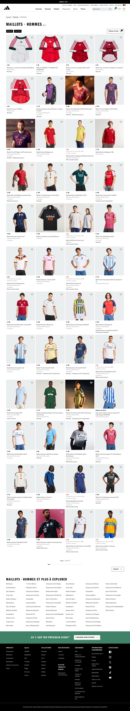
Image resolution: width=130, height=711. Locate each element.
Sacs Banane (10, 591)
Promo (83, 9)
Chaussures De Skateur (54, 587)
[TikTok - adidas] (116, 672)
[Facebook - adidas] (116, 652)
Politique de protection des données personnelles (69, 707)
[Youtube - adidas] (116, 677)
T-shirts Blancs (31, 584)
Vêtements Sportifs (32, 610)
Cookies (51, 707)
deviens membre (104, 5)
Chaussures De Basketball (55, 614)
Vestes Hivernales (52, 591)
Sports (75, 9)
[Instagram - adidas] (116, 657)
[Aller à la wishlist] (119, 9)
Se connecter (118, 5)
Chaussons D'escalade (53, 603)
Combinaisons (11, 587)
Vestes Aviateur (11, 599)
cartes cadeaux (94, 5)
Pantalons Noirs (31, 587)
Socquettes (29, 599)
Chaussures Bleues (32, 591)
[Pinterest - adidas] (116, 667)
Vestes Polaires (51, 606)
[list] (56, 31)
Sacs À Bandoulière (32, 625)
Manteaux (9, 584)
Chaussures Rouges (32, 622)
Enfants (56, 9)
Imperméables (31, 603)
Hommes (39, 9)
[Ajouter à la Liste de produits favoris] (32, 38)
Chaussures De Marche (53, 595)
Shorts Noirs (50, 618)
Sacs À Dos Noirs (51, 599)
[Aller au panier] (124, 9)
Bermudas (9, 625)
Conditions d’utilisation (92, 707)
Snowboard (10, 614)
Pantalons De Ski (31, 618)
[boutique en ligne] (7, 8)
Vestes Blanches (51, 610)
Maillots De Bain (11, 610)
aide (75, 5)
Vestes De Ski (30, 614)
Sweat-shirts (10, 618)
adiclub (111, 5)
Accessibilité (103, 707)
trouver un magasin (67, 5)
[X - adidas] (116, 662)
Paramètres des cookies (30, 707)
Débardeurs (10, 603)
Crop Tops (9, 595)
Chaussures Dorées (32, 595)
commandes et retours (83, 5)
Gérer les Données (43, 707)
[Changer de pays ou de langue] (124, 5)
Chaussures (66, 9)
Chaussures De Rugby (53, 584)
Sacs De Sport (10, 606)
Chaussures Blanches (33, 606)
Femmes (48, 9)
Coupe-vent (10, 622)
